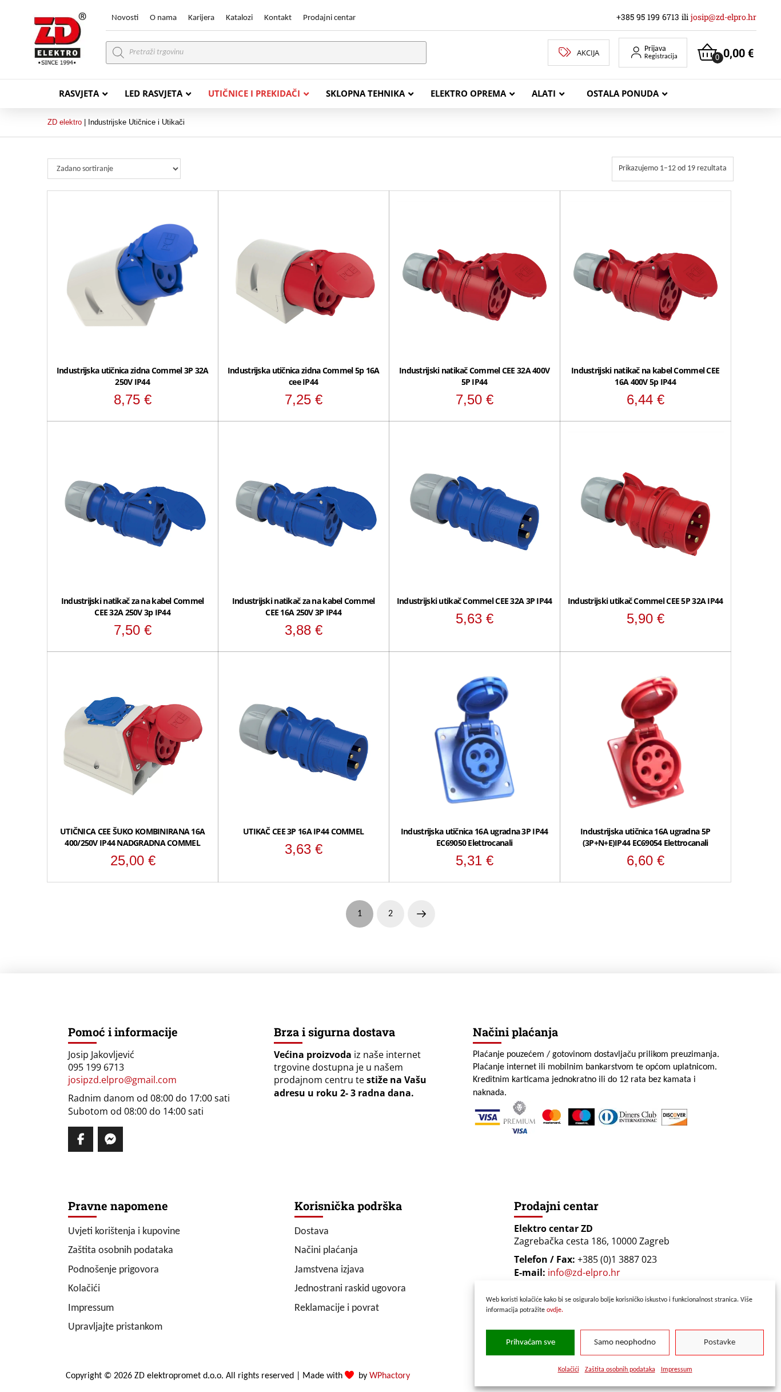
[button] (653, 52)
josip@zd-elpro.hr (723, 16)
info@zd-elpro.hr (584, 1272)
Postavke (719, 1342)
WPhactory (389, 1376)
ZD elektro (64, 122)
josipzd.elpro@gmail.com (122, 1079)
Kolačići (568, 1369)
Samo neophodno (625, 1342)
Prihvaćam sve (530, 1342)
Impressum (676, 1369)
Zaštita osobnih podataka (620, 1369)
